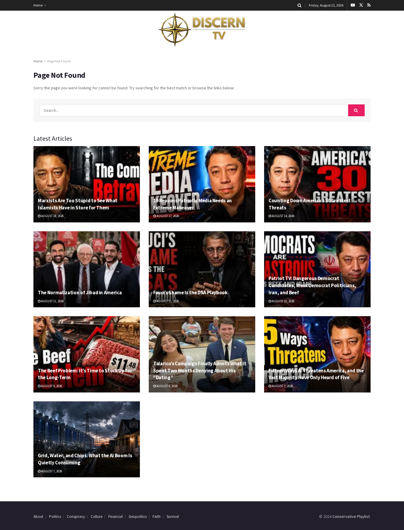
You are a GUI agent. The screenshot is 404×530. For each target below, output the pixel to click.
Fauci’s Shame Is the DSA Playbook (190, 292)
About (38, 516)
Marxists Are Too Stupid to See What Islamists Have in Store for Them (77, 204)
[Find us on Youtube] (353, 5)
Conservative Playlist (351, 516)
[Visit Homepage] (202, 30)
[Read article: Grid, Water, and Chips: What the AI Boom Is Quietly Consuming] (86, 439)
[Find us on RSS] (369, 5)
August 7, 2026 (282, 386)
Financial (115, 516)
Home (38, 5)
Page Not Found (59, 61)
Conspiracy (76, 516)
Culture (96, 516)
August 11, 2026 (52, 301)
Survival (173, 516)
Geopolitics (138, 516)
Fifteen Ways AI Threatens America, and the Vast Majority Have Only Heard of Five (316, 374)
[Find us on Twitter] (361, 5)
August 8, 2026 (166, 386)
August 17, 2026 (167, 216)
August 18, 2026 (52, 216)
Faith (157, 516)
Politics (55, 516)
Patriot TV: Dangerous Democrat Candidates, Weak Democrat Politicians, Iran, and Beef (312, 285)
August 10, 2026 (282, 301)
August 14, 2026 (282, 216)
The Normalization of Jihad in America (80, 292)
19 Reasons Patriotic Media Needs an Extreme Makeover (192, 204)
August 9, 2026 (51, 386)
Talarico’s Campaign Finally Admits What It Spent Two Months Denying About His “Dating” (199, 370)
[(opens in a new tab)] (86, 184)
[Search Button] (299, 5)
